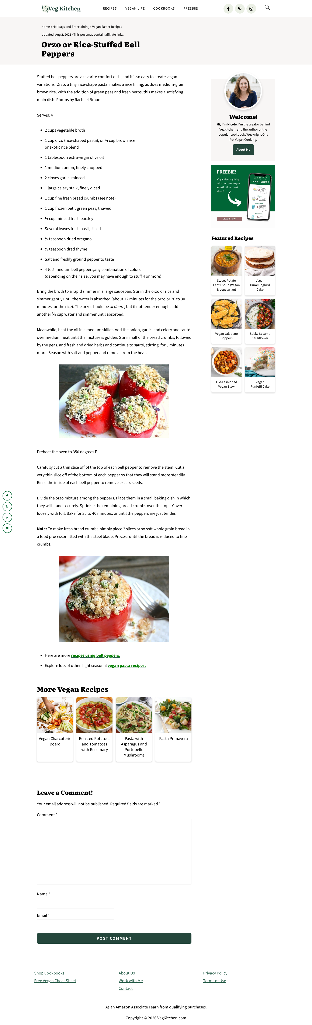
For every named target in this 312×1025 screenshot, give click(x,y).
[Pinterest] (240, 9)
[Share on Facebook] (7, 496)
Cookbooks (164, 9)
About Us (127, 973)
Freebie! (191, 9)
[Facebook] (228, 9)
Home (45, 26)
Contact (126, 988)
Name (43, 894)
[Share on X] (7, 506)
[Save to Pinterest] (7, 517)
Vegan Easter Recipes (107, 26)
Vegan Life (135, 9)
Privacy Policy (215, 973)
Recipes (110, 9)
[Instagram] (251, 9)
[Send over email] (7, 528)
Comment (47, 815)
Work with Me (131, 981)
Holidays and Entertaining (71, 26)
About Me (243, 149)
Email (43, 915)
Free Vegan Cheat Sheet (55, 981)
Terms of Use (214, 981)
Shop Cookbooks (49, 973)
